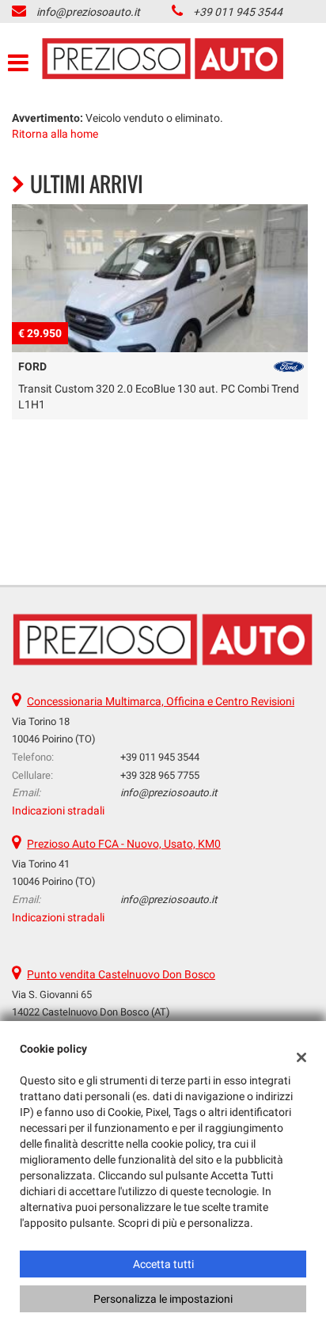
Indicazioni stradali (58, 810)
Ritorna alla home (55, 133)
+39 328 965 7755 (159, 775)
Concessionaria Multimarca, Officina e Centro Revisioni (160, 701)
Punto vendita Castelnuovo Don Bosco (121, 974)
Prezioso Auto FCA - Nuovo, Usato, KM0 (124, 843)
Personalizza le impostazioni (163, 1299)
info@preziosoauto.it (88, 12)
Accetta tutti (163, 1264)
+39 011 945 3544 (237, 12)
